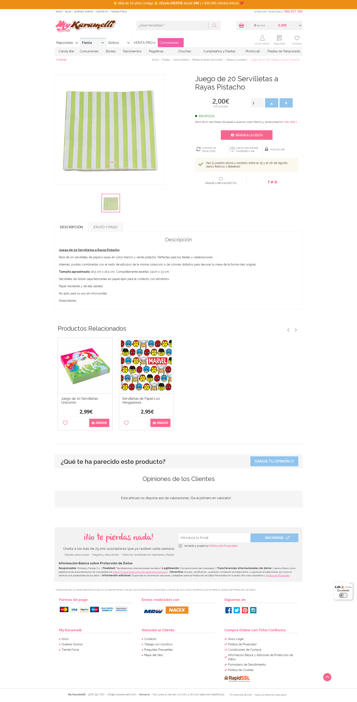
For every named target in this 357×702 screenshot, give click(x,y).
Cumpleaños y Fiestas (219, 51)
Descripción (71, 227)
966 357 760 (293, 11)
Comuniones (169, 43)
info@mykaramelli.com (121, 694)
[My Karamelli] (86, 26)
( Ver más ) (290, 121)
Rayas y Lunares (236, 59)
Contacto (102, 11)
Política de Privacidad (223, 545)
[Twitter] (236, 610)
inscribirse (274, 537)
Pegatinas (156, 51)
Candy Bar (66, 51)
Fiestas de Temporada (284, 51)
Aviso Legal (236, 639)
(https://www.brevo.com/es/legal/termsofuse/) (140, 571)
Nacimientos (132, 51)
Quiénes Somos (83, 11)
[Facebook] (228, 610)
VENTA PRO (143, 43)
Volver (62, 59)
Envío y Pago (105, 227)
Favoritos (297, 43)
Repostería (64, 43)
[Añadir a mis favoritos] (65, 423)
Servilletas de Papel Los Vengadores (141, 400)
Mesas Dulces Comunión (207, 59)
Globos (113, 43)
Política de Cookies (241, 670)
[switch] (343, 595)
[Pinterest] (245, 610)
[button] (271, 103)
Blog (68, 11)
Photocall (253, 51)
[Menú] (350, 584)
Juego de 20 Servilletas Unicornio (79, 400)
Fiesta (87, 43)
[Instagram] (253, 610)
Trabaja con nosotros (158, 644)
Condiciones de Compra (244, 649)
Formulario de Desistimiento (247, 664)
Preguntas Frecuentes (158, 649)
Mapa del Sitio (153, 655)
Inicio (59, 11)
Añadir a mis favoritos (221, 183)
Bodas (110, 51)
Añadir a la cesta (249, 135)
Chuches (184, 51)
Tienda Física (119, 11)
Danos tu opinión (272, 461)
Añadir (101, 423)
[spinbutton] (257, 103)
